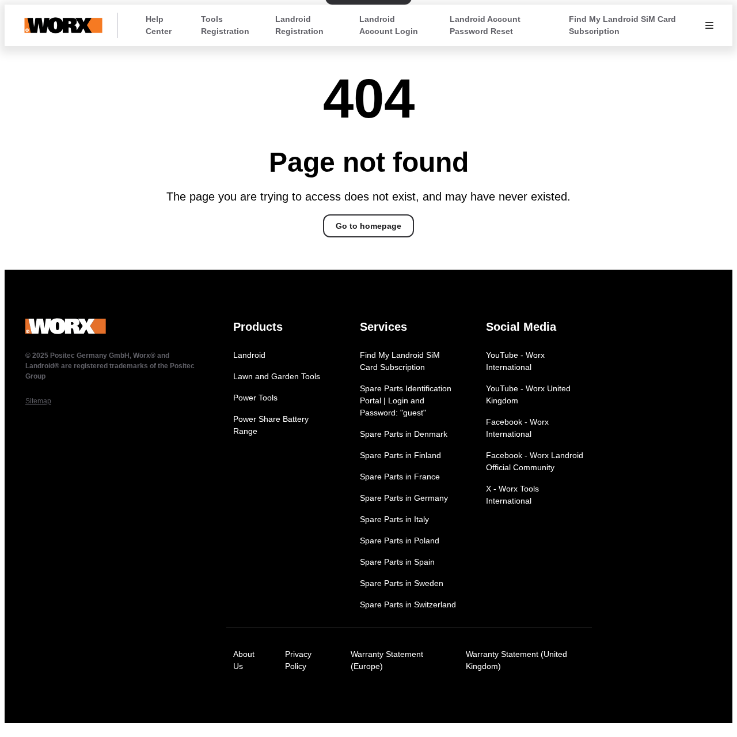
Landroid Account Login (388, 25)
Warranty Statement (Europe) (387, 660)
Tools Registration (225, 25)
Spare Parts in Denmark (403, 434)
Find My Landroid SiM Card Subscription (622, 25)
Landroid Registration (299, 25)
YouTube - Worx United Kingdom (528, 394)
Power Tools (255, 397)
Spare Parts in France (400, 476)
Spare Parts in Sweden (401, 583)
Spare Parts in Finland (400, 455)
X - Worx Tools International (512, 494)
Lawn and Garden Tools (276, 376)
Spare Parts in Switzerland (408, 604)
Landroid (249, 355)
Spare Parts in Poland (399, 540)
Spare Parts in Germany (404, 497)
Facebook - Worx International (517, 428)
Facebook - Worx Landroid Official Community (534, 461)
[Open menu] (709, 25)
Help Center (159, 25)
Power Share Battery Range (271, 425)
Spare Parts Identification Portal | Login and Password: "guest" (405, 400)
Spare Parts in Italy (394, 519)
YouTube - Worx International (515, 361)
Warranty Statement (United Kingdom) (516, 660)
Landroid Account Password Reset (485, 25)
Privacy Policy (298, 660)
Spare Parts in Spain (397, 561)
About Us (243, 660)
